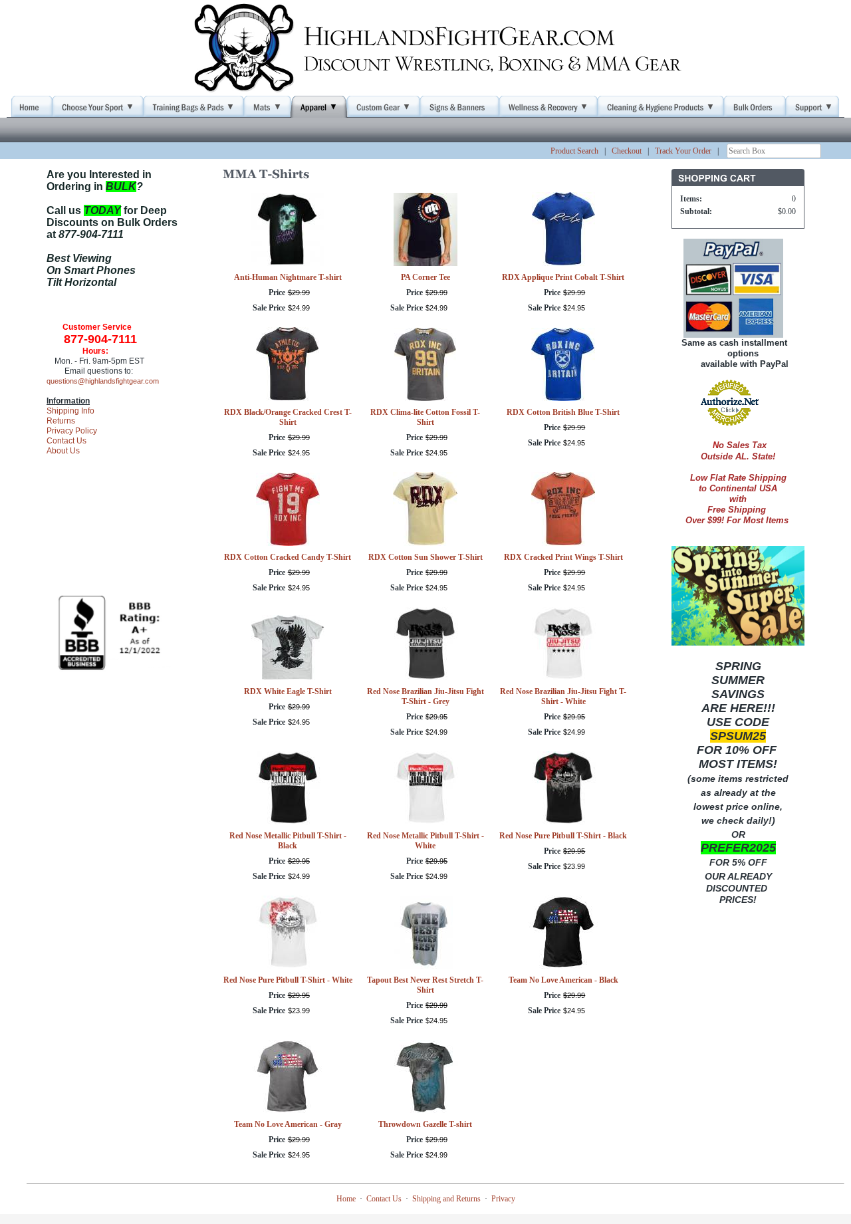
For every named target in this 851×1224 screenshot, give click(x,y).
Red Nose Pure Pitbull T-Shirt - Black (563, 835)
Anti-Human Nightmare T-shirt (288, 277)
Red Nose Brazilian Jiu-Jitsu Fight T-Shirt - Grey (425, 696)
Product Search (574, 151)
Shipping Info (70, 411)
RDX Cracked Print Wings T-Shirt (563, 557)
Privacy (503, 1198)
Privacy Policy (72, 430)
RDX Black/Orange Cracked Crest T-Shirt (288, 417)
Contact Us (66, 440)
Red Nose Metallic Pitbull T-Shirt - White (425, 840)
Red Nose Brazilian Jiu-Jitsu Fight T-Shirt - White (563, 696)
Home (346, 1198)
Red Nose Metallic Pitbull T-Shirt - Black (287, 840)
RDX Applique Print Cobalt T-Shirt (563, 277)
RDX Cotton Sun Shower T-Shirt (425, 557)
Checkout (627, 151)
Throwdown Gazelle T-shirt (425, 1124)
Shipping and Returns (446, 1198)
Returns (61, 421)
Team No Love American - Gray (288, 1124)
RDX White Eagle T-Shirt (288, 691)
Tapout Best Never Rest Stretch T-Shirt (425, 985)
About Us (63, 450)
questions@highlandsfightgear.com (103, 381)
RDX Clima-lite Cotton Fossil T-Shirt (425, 417)
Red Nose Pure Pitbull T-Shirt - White (287, 980)
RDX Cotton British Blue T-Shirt (563, 412)
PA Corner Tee (425, 277)
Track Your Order (683, 151)
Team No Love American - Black (563, 980)
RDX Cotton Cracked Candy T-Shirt (287, 557)
